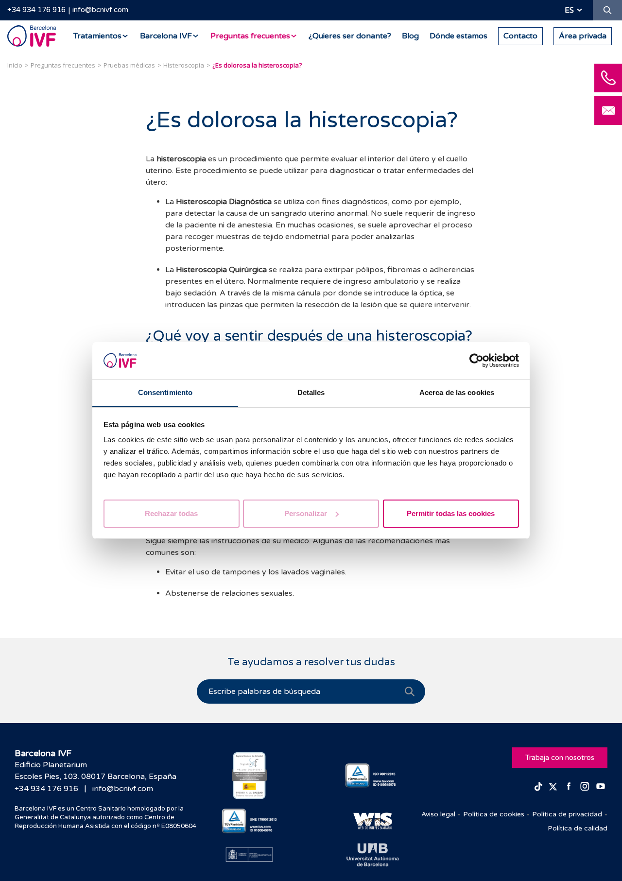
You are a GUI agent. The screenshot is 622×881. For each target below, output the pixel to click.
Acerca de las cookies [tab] (456, 392)
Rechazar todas (171, 513)
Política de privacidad (567, 814)
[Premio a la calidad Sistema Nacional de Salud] (249, 775)
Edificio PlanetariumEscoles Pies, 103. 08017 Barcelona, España (95, 770)
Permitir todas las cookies (451, 513)
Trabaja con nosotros (559, 757)
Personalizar (305, 513)
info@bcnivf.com (100, 9)
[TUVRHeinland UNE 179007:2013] (249, 821)
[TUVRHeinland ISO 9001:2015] (373, 775)
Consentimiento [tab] (165, 392)
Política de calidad (577, 828)
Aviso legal (438, 814)
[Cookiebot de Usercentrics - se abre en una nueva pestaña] (476, 360)
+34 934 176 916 (36, 9)
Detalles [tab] (311, 392)
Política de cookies (493, 814)
